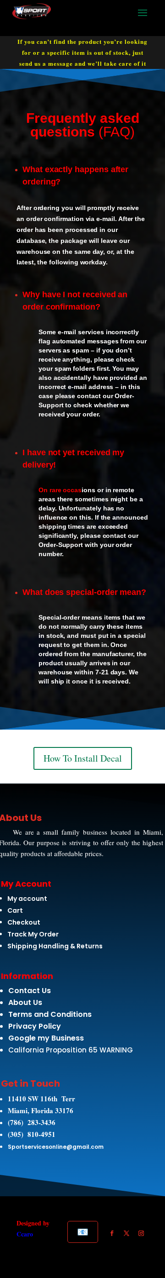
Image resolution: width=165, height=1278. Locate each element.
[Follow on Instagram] (141, 1233)
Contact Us (29, 990)
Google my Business (46, 1038)
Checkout (23, 922)
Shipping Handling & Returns (55, 946)
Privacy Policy (34, 1026)
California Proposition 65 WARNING (70, 1050)
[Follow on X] (126, 1233)
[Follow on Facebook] (111, 1233)
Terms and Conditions (50, 1014)
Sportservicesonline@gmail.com (56, 1147)
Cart (15, 910)
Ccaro (24, 1234)
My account (27, 898)
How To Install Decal (83, 758)
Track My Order (33, 934)
